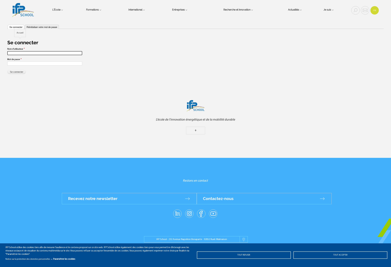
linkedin (177, 212)
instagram (189, 213)
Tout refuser (243, 255)
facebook (201, 213)
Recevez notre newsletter (92, 198)
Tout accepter (340, 255)
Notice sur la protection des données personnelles (27, 259)
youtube (213, 213)
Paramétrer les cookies (64, 259)
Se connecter (15, 27)
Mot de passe (13, 59)
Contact (364, 10)
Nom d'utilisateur (15, 49)
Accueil (20, 33)
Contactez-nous (218, 198)
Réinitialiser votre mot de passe (42, 27)
